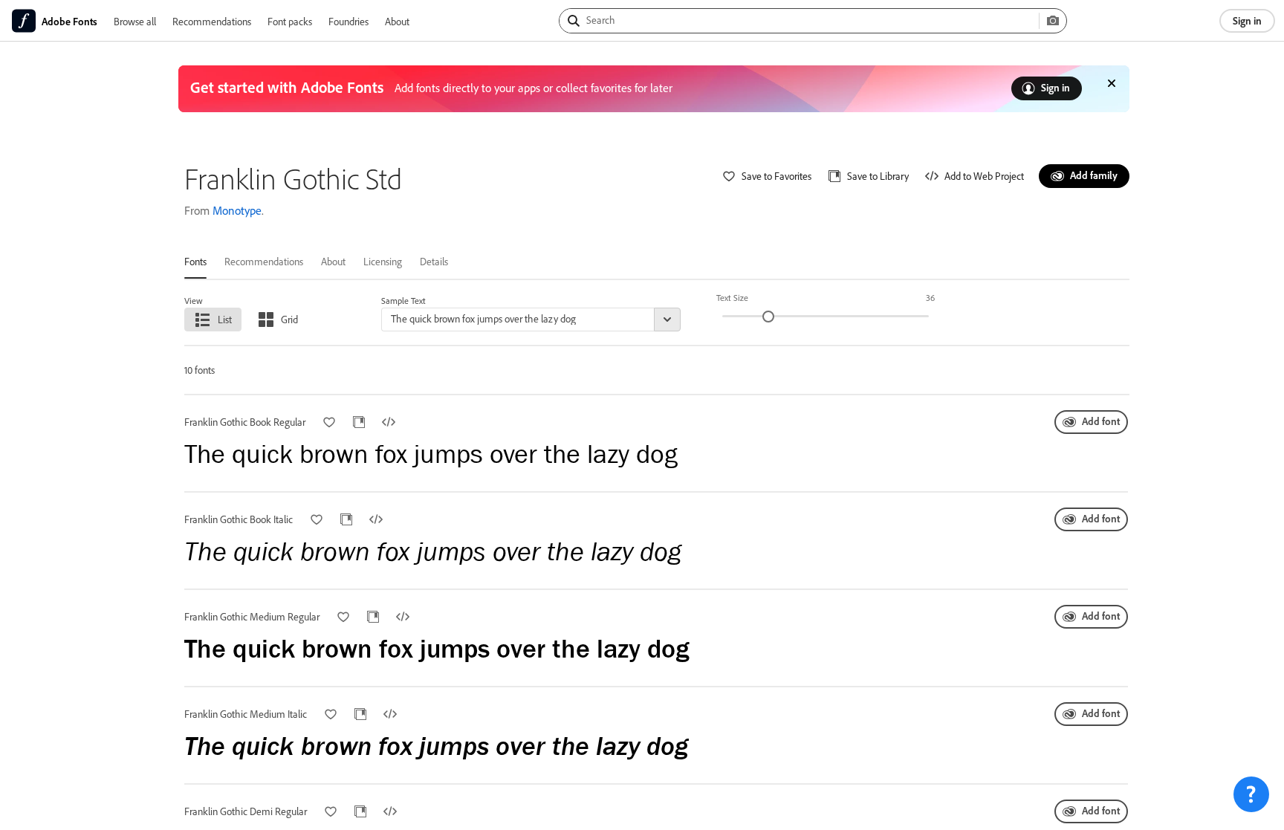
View (193, 300)
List (225, 319)
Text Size (732, 297)
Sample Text (403, 300)
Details (434, 261)
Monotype (237, 210)
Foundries (348, 21)
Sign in (1247, 20)
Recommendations (211, 21)
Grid (289, 319)
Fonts (195, 261)
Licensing (382, 261)
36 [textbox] (930, 297)
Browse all (135, 21)
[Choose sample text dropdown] (667, 319)
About (397, 21)
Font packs (290, 21)
